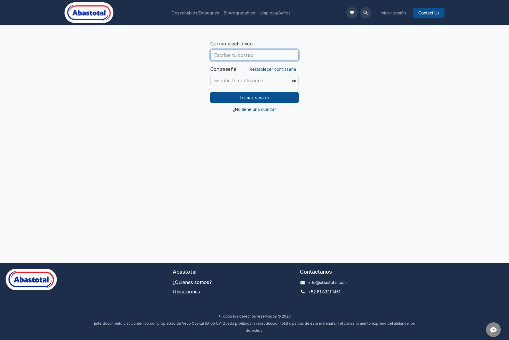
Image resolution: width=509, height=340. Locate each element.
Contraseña (223, 69)
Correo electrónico (231, 44)
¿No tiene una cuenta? (254, 109)
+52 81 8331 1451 (324, 291)
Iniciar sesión (393, 12)
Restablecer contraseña (272, 69)
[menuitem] (195, 12)
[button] (365, 12)
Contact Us (428, 12)
